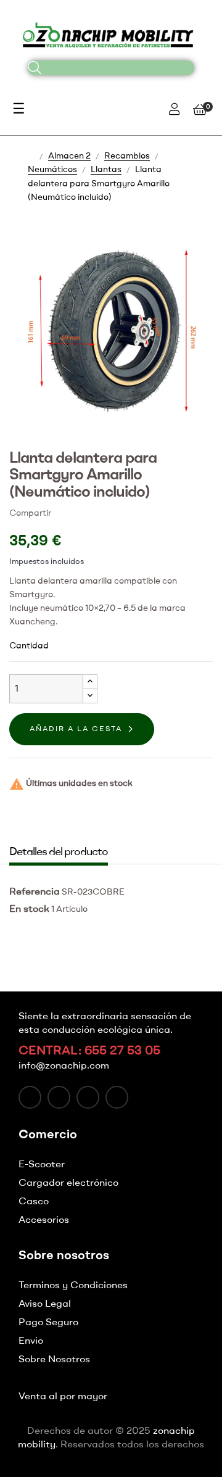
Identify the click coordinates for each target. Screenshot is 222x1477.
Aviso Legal (44, 1304)
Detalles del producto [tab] (58, 852)
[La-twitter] (58, 1097)
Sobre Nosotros (54, 1360)
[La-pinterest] (116, 1097)
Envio (30, 1341)
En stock (29, 909)
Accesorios (43, 1220)
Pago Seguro (48, 1323)
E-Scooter (41, 1165)
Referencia (34, 892)
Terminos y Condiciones (73, 1286)
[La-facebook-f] (29, 1097)
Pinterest (103, 513)
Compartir (66, 513)
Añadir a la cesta (76, 729)
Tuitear (84, 513)
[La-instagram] (87, 1097)
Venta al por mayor (62, 1397)
